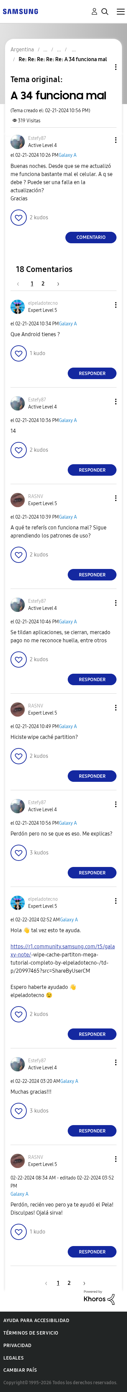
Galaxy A (68, 155)
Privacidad (17, 1345)
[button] (104, 140)
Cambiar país (20, 1370)
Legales (13, 1358)
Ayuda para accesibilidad (36, 1320)
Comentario (91, 237)
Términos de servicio (31, 1333)
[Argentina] (20, 11)
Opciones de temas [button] (104, 67)
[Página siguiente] (56, 284)
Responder (92, 373)
